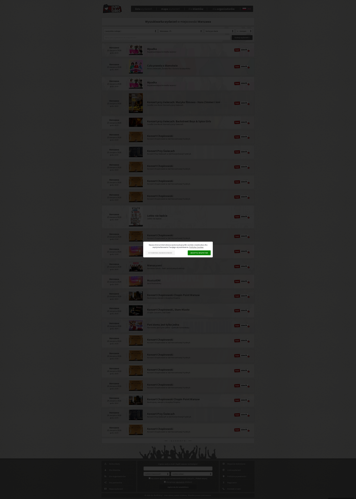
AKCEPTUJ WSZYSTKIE (199, 253)
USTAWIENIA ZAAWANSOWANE (160, 253)
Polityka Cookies (196, 247)
